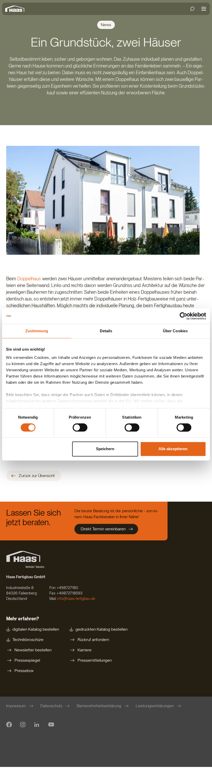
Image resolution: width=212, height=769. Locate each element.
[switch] (80, 427)
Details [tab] (106, 331)
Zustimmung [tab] (36, 331)
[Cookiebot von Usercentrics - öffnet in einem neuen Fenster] (183, 316)
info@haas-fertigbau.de (76, 598)
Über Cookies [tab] (175, 331)
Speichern (105, 449)
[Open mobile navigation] (204, 8)
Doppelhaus (29, 278)
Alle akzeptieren (172, 449)
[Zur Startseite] (16, 8)
